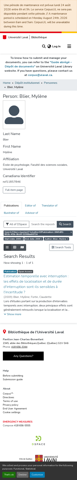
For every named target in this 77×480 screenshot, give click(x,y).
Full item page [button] (14, 190)
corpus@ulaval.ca (40, 75)
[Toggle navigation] (69, 46)
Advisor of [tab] (31, 213)
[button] (44, 46)
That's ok (9, 474)
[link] (36, 343)
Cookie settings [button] (11, 412)
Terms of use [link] (10, 401)
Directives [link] (8, 397)
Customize (37, 474)
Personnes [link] (50, 83)
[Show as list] (7, 247)
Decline (23, 474)
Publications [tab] (11, 206)
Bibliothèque (39, 37)
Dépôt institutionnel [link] (27, 83)
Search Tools (62, 247)
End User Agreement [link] (15, 408)
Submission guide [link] (13, 379)
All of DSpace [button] (18, 224)
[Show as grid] (14, 247)
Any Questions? (23, 356)
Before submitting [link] (13, 375)
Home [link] (7, 83)
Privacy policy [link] (10, 405)
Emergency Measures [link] (17, 421)
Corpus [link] (8, 393)
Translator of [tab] (49, 206)
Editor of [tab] (30, 206)
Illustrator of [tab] (11, 213)
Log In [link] (56, 46)
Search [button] (66, 224)
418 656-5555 (22, 425)
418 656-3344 (19, 347)
